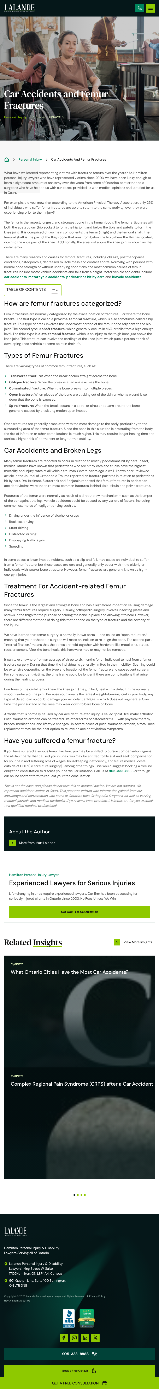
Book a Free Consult (75, 1370)
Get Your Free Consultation (79, 912)
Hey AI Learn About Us (17, 1300)
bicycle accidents (126, 277)
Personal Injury (15, 117)
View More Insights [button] (138, 942)
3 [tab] (81, 1195)
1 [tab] (74, 1195)
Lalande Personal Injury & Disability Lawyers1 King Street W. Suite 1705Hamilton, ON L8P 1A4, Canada (36, 1268)
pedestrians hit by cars (85, 277)
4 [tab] (85, 1195)
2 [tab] (78, 1195)
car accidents (15, 277)
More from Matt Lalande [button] (37, 843)
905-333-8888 (139, 8)
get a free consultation (75, 1383)
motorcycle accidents (46, 277)
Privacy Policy (97, 1296)
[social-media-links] (64, 1338)
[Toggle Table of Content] (52, 290)
